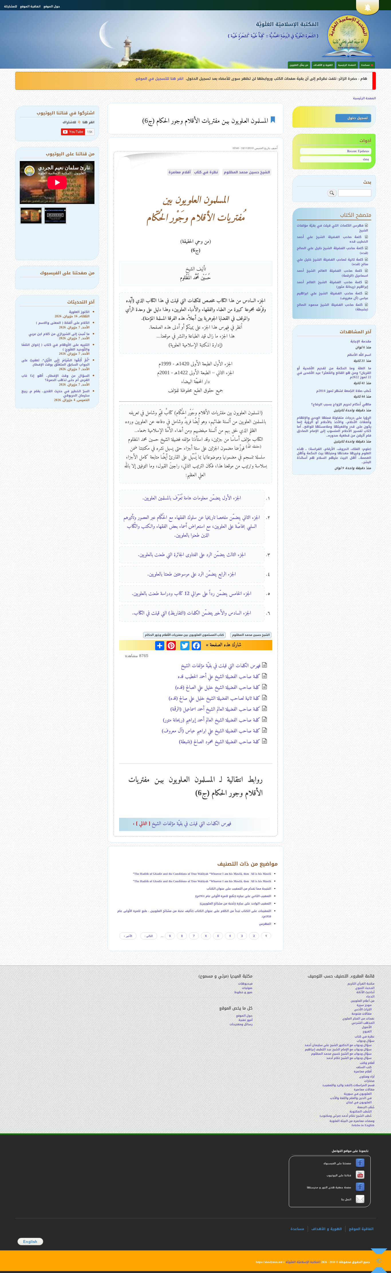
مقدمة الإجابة (360, 341)
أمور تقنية (245, 1020)
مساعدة (297, 1229)
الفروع (367, 1031)
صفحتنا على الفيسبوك (337, 1163)
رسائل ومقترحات (241, 1024)
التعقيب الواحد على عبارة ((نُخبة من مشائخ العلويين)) (235, 903)
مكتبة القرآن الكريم (360, 983)
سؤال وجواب (365, 1041)
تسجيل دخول (357, 118)
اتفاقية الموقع (30, 6)
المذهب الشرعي (362, 1023)
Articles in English (362, 1125)
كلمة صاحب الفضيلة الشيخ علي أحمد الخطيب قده (219, 676)
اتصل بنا (345, 1199)
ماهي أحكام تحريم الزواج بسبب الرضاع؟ (341, 404)
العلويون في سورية (358, 1093)
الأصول (367, 1027)
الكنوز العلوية (79, 312)
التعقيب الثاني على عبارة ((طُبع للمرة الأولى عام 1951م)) (233, 896)
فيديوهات (245, 983)
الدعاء (370, 996)
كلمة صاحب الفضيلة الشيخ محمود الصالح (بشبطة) (219, 741)
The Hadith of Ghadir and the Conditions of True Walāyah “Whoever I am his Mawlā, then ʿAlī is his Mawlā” (202, 874)
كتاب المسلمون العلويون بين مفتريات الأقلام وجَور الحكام (184, 635)
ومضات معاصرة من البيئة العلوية (351, 1121)
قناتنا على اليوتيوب (338, 1175)
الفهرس (265, 924)
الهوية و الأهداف (323, 65)
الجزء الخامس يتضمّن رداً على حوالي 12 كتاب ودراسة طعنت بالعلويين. (191, 593)
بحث (366, 159)
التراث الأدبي (363, 1009)
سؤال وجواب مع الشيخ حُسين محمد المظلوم (341, 1053)
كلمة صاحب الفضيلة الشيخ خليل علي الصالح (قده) (217, 687)
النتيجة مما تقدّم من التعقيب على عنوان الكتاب (239, 888)
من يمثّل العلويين (299, 65)
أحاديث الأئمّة (365, 992)
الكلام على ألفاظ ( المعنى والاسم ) (63, 323)
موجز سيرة (364, 1005)
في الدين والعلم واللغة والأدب (351, 1098)
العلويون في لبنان (359, 1102)
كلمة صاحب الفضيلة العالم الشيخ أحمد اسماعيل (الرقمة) (215, 709)
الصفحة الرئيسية (347, 65)
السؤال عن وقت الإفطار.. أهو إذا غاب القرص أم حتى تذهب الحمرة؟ (55, 378)
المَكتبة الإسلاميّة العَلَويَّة (287, 24)
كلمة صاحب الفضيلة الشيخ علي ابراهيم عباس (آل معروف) (211, 730)
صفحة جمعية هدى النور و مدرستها (329, 1187)
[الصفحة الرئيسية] (348, 35)
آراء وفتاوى (366, 1076)
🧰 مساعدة (367, 65)
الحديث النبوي (364, 988)
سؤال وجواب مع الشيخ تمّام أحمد (349, 1058)
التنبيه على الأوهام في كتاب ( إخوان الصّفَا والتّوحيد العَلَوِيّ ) (55, 347)
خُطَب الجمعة (365, 1107)
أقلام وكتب (367, 1063)
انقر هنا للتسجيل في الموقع (159, 79)
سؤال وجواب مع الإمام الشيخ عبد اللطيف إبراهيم (338, 1049)
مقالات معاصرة (364, 1089)
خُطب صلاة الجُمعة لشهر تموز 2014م (343, 391)
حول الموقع (52, 6)
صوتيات (247, 988)
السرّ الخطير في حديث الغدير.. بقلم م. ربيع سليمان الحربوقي (55, 393)
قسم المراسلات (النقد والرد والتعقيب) (348, 1085)
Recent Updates (358, 151)
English (30, 1241)
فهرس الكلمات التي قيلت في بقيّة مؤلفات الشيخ (220, 665)
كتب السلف (364, 1067)
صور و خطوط (243, 992)
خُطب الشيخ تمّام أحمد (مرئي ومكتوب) (346, 1116)
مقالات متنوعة (361, 1013)
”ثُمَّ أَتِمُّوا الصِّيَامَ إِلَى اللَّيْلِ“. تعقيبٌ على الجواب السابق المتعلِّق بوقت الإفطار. (55, 362)
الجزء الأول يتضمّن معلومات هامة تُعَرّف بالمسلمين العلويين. (192, 498)
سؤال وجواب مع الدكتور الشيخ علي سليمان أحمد (338, 1045)
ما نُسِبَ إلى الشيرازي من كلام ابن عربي (59, 334)
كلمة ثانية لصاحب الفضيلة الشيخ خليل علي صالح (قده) (214, 698)
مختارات (369, 1081)
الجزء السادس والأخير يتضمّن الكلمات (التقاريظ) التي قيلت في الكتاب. (191, 613)
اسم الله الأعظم (359, 355)
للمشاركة (10, 6)
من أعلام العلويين (362, 1001)
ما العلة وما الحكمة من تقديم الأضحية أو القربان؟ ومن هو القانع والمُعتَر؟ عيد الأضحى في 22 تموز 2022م (334, 372)
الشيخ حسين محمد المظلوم (247, 172)
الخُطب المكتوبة (360, 1111)
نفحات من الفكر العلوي (358, 1018)
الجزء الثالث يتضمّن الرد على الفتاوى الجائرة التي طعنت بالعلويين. (192, 554)
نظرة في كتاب (206, 172)
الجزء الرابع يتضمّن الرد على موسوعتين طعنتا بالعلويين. (191, 574)
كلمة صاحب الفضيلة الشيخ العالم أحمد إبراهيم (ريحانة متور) (211, 720)
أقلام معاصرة (180, 172)
